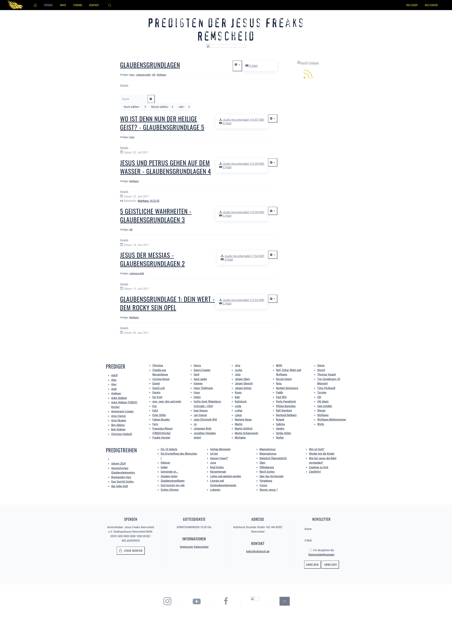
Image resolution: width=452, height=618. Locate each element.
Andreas (116, 393)
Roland (280, 419)
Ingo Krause (201, 410)
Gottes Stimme (170, 489)
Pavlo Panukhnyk (286, 401)
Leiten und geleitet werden (225, 476)
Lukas (238, 415)
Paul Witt (281, 397)
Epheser (165, 462)
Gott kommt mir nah (173, 485)
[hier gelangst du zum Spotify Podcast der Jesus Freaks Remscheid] (255, 601)
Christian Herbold (121, 434)
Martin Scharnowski (246, 433)
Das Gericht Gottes (122, 481)
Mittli (279, 365)
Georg (197, 365)
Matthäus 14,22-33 (148, 201)
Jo (195, 424)
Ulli (319, 397)
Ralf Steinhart (284, 410)
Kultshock (431, 5)
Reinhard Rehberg (286, 415)
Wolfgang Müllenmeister (331, 419)
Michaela (240, 437)
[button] (109, 5)
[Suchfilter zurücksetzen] (151, 99)
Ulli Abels (323, 401)
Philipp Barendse (286, 406)
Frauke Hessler (161, 437)
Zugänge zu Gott (318, 467)
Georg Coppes (202, 370)
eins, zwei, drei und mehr (166, 401)
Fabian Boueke (161, 419)
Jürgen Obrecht (244, 383)
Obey (262, 462)
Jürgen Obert (242, 379)
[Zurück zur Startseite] (16, 5)
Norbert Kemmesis (287, 388)
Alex (113, 380)
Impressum (186, 547)
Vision (263, 485)
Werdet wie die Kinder (321, 453)
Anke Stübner (119, 398)
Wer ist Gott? (316, 449)
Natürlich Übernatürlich (273, 458)
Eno (154, 406)
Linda (238, 406)
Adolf (114, 375)
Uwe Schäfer (324, 406)
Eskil (155, 410)
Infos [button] (63, 5)
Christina (157, 365)
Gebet (164, 467)
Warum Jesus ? (269, 489)
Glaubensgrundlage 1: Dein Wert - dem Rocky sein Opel (167, 303)
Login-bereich (133, 550)
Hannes (198, 383)
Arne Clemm (118, 416)
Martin (238, 424)
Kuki (237, 397)
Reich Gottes (267, 471)
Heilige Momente (220, 449)
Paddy (279, 392)
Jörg (237, 365)
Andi (114, 389)
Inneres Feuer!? (219, 458)
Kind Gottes (217, 467)
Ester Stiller (159, 415)
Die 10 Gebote (169, 449)
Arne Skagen (118, 420)
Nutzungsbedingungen (321, 554)
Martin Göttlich (243, 428)
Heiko (197, 397)
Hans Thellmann (203, 388)
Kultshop (412, 5)
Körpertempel (218, 471)
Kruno (238, 392)
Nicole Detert (284, 379)
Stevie (321, 365)
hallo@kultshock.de (257, 551)
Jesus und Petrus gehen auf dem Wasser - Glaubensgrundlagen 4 (165, 167)
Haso (197, 392)
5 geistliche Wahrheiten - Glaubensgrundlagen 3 (156, 215)
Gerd (196, 374)
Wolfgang (322, 415)
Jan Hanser (200, 415)
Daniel (156, 383)
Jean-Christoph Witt (205, 419)
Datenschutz (201, 547)
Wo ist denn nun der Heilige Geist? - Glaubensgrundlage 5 (162, 123)
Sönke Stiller (283, 433)
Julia (237, 374)
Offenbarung (267, 467)
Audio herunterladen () (243, 119)
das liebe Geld (119, 486)
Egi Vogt (157, 397)
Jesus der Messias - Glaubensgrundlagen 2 (152, 259)
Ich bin (214, 453)
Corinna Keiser (161, 379)
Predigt (48, 5)
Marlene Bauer (243, 419)
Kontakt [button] (94, 5)
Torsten (321, 392)
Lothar (238, 410)
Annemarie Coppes (122, 411)
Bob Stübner (118, 429)
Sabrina (280, 424)
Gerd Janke (200, 379)
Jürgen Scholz (243, 388)
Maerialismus (268, 449)
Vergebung (266, 480)
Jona (213, 462)
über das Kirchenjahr (272, 476)
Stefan (280, 437)
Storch (321, 370)
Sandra (280, 428)
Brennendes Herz (121, 477)
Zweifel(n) (315, 471)
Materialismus (268, 453)
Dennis (156, 392)
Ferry (155, 424)
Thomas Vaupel (326, 374)
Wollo (320, 424)
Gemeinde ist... (169, 471)
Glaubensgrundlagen (173, 480)
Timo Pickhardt (326, 388)
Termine (77, 5)
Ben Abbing (117, 425)
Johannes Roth (202, 428)
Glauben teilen (169, 476)
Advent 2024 (118, 463)
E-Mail (253, 66)
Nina (278, 383)
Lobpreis (215, 489)
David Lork (158, 388)
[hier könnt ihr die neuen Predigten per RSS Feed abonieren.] (308, 73)
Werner (321, 410)
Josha (238, 370)
